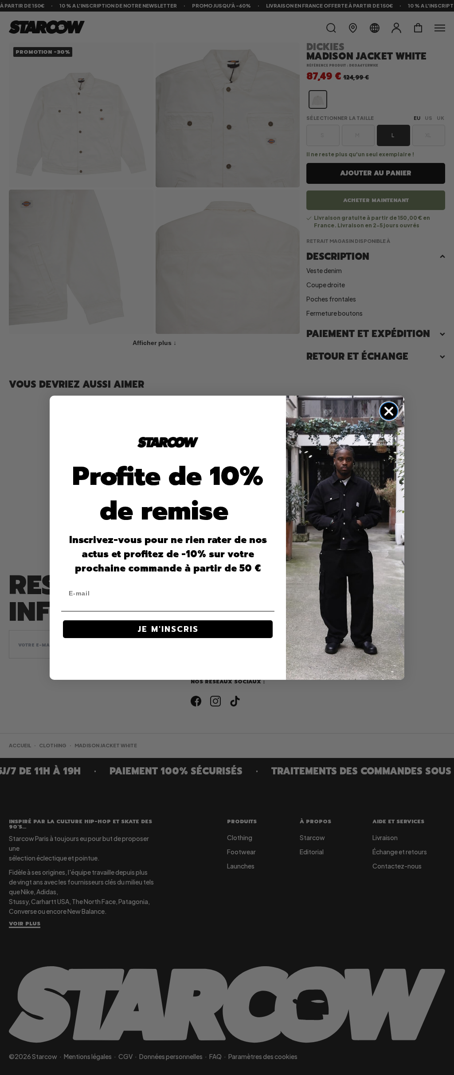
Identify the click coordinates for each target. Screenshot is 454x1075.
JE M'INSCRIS (168, 629)
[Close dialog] (389, 411)
